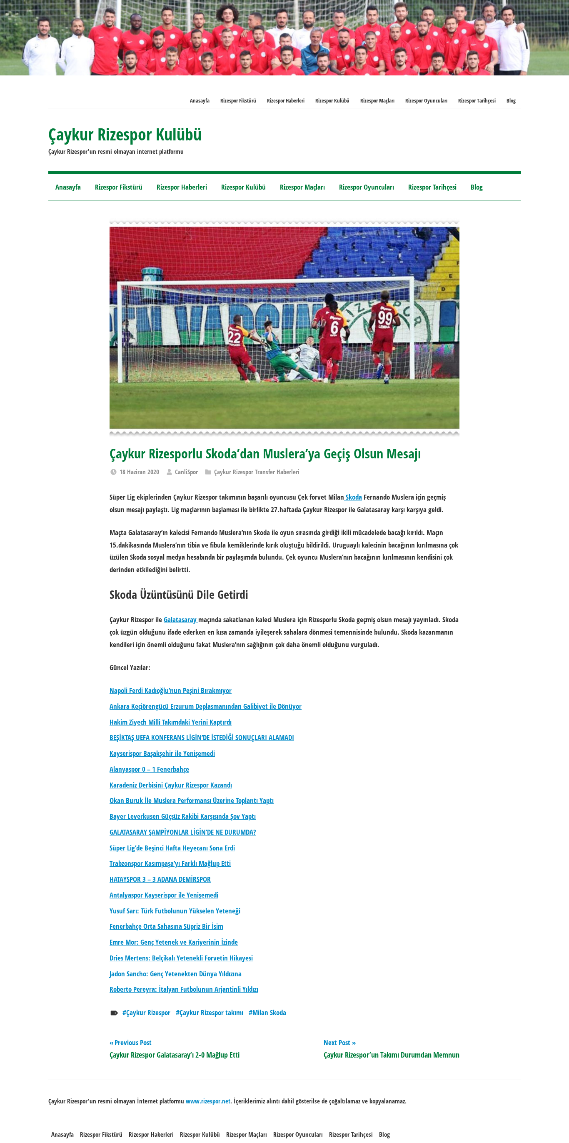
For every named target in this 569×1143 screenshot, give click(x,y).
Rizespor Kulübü (332, 100)
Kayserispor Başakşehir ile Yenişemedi (162, 753)
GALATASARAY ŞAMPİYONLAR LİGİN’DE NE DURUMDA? (183, 832)
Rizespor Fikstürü (238, 100)
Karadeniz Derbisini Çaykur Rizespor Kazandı (171, 785)
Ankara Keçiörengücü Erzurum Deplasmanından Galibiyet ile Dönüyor (206, 706)
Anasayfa (200, 100)
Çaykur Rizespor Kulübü (125, 134)
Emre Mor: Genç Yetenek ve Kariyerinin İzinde (174, 942)
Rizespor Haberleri (285, 100)
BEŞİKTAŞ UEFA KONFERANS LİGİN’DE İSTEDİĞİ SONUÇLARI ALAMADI (202, 737)
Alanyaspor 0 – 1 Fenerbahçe (149, 769)
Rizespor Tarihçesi (477, 100)
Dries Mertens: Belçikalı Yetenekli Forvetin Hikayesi (181, 958)
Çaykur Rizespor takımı (211, 1012)
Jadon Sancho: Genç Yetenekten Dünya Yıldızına (176, 973)
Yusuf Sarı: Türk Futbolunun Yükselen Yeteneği (175, 910)
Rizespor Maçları (377, 100)
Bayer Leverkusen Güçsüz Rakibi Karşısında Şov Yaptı (183, 816)
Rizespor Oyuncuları (426, 100)
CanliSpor (186, 472)
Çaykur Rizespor (148, 1012)
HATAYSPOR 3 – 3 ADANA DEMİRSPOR (160, 879)
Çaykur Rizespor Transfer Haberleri (256, 472)
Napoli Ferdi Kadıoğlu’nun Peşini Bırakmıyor (171, 690)
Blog (511, 100)
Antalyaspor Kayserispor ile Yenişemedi (164, 895)
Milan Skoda (269, 1012)
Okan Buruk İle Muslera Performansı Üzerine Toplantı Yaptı (192, 800)
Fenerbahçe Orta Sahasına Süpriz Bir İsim (166, 926)
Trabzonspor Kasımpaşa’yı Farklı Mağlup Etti (170, 863)
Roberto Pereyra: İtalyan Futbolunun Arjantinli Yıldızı (184, 989)
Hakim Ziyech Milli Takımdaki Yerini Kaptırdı (171, 722)
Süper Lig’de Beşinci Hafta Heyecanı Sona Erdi (172, 848)
